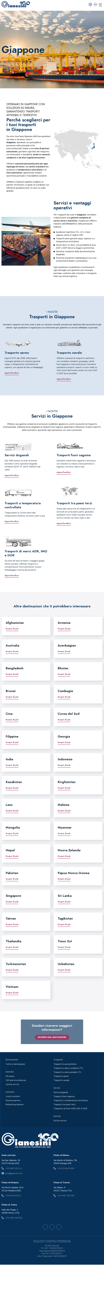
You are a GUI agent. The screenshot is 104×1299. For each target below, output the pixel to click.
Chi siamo (10, 1076)
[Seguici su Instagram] (52, 1227)
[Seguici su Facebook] (45, 1227)
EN (95, 4)
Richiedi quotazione (15, 1104)
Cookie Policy (51, 1241)
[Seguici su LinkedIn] (58, 1227)
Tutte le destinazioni (15, 1064)
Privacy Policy (39, 1241)
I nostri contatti (13, 1096)
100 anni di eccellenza (16, 1080)
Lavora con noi (12, 1084)
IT (90, 4)
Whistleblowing (64, 1241)
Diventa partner (13, 1100)
